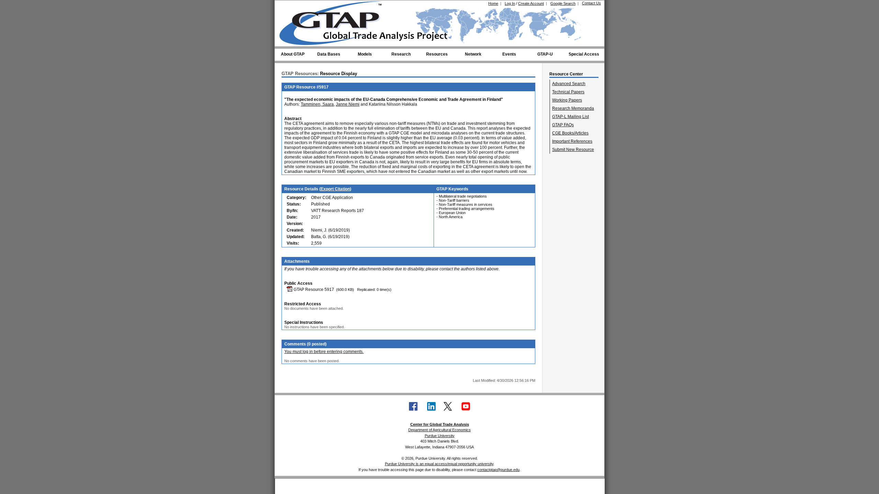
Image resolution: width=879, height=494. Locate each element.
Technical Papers (568, 92)
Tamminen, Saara (317, 104)
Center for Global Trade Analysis (439, 424)
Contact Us (591, 3)
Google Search (562, 3)
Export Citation (335, 189)
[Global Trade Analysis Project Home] (334, 21)
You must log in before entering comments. (324, 351)
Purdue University (440, 436)
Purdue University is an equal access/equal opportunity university (439, 464)
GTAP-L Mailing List (570, 116)
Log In (510, 3)
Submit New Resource (573, 149)
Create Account (531, 3)
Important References (572, 141)
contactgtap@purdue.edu (498, 470)
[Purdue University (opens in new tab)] (290, 6)
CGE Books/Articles (570, 133)
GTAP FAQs (563, 124)
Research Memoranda (573, 108)
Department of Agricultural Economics (439, 430)
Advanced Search (568, 83)
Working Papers (567, 100)
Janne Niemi (347, 104)
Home (493, 3)
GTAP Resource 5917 (313, 289)
